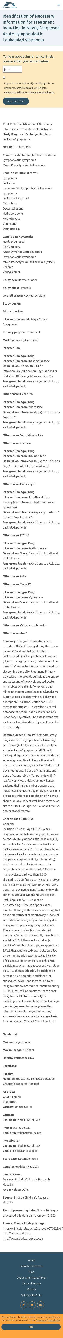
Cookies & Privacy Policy (48, 1320)
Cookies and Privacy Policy (31, 1277)
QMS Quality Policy (31, 1295)
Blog (31, 1271)
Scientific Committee (31, 1266)
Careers (31, 1289)
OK (31, 1327)
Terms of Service (31, 1283)
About (31, 1260)
